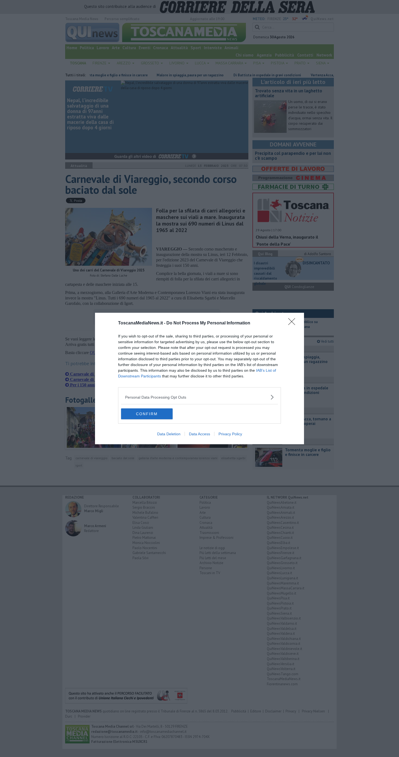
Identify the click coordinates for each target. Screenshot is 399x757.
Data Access (199, 434)
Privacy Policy (230, 434)
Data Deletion (168, 434)
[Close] (293, 323)
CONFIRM (147, 414)
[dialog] (199, 378)
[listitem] (199, 397)
